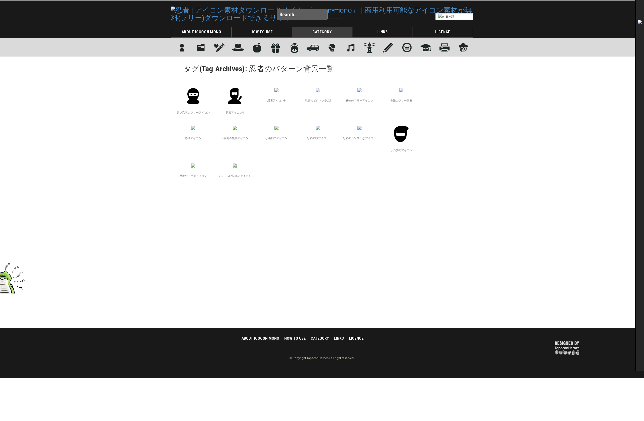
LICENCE (442, 32)
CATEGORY (322, 32)
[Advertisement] (453, 156)
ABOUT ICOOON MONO (201, 32)
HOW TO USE (262, 32)
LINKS (382, 32)
